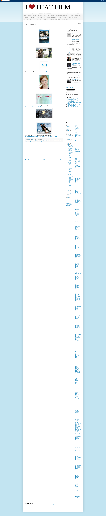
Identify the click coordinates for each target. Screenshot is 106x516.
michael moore (77, 327)
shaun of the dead (78, 409)
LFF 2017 (59, 17)
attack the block (77, 161)
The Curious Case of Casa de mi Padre (70, 146)
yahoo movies (77, 491)
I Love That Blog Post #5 (70, 157)
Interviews (65, 15)
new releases (77, 340)
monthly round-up (78, 334)
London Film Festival (77, 140)
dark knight (77, 215)
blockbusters (77, 179)
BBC (76, 136)
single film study (77, 414)
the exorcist (77, 455)
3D (75, 129)
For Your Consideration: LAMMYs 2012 (70, 160)
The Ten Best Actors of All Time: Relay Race (74, 70)
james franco (77, 287)
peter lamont (77, 354)
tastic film (76, 437)
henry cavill (77, 266)
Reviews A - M (77, 15)
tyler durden (77, 478)
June (69, 143)
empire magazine (78, 235)
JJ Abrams (77, 137)
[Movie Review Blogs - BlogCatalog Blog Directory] (69, 205)
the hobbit (76, 456)
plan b (76, 358)
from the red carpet (78, 255)
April (69, 190)
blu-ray (47, 140)
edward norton (77, 234)
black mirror (77, 177)
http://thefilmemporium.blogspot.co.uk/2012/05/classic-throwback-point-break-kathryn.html (39, 45)
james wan (77, 288)
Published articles (39, 17)
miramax (76, 328)
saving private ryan (29, 141)
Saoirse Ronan (77, 141)
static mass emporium (77, 425)
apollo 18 (76, 157)
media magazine (77, 326)
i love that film (77, 275)
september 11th (77, 405)
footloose (76, 249)
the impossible (77, 459)
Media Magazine (59, 15)
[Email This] (37, 139)
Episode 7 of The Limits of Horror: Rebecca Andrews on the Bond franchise (73, 99)
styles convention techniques (78, 430)
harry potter (77, 264)
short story (77, 410)
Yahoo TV (52, 15)
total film (76, 473)
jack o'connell (77, 284)
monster (76, 333)
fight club (76, 245)
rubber (76, 393)
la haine (76, 305)
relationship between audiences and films (77, 378)
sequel (33, 141)
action (76, 148)
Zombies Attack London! (70, 151)
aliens (76, 150)
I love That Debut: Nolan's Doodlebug (70, 171)
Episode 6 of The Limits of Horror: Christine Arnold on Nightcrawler (73, 101)
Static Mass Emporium (67, 17)
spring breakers (77, 419)
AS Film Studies (40, 19)
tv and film (76, 477)
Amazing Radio (46, 15)
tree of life (38, 141)
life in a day (77, 308)
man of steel (77, 316)
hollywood (77, 267)
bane (76, 167)
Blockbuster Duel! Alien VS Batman (70, 186)
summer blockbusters (77, 432)
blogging (45, 140)
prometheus (77, 370)
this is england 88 (78, 465)
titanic (76, 469)
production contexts (77, 369)
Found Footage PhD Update (76, 79)
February (69, 193)
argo (76, 158)
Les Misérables (77, 138)
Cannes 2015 (53, 17)
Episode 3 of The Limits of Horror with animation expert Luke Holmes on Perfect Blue (74, 107)
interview (76, 279)
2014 (68, 131)
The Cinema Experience (71, 52)
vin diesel (76, 483)
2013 (68, 133)
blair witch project (78, 178)
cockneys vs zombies (77, 210)
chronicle (76, 202)
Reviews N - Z (26, 17)
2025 (68, 125)
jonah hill (76, 295)
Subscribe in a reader (69, 87)
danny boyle (77, 214)
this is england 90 (78, 466)
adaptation (77, 149)
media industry (77, 325)
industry (76, 278)
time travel (77, 468)
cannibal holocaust (78, 193)
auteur (76, 162)
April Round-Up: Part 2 (70, 188)
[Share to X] (39, 139)
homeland (76, 268)
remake (76, 380)
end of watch (77, 236)
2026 (68, 124)
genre (76, 257)
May (68, 144)
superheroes (77, 435)
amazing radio (77, 151)
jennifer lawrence (78, 289)
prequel (76, 366)
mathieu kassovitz (78, 324)
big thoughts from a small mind (39, 140)
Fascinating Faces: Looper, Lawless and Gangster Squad (70, 176)
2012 (68, 134)
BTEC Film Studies (53, 19)
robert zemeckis (77, 391)
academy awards (78, 147)
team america (77, 438)
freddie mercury (77, 253)
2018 (68, 126)
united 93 (76, 479)
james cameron (77, 286)
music (76, 335)
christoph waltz (77, 200)
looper (76, 310)
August (69, 140)
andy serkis (77, 156)
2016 (68, 129)
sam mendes (77, 398)
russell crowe (77, 394)
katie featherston (77, 299)
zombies (76, 497)
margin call (77, 317)
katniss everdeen (78, 300)
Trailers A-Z (33, 17)
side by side (77, 411)
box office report (77, 185)
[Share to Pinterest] (41, 139)
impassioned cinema (56, 140)
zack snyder (77, 495)
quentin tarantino (77, 372)
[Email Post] (35, 139)
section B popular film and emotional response (78, 404)
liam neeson (77, 307)
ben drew (76, 173)
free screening (77, 254)
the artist (76, 446)
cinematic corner (77, 204)
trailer (76, 474)
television (76, 439)
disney (76, 228)
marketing (76, 318)
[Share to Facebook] (40, 139)
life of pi (76, 309)
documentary (77, 230)
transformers (77, 476)
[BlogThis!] (38, 139)
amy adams (29, 140)
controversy (77, 213)
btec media (77, 192)
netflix (76, 339)
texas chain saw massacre (77, 444)
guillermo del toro (78, 262)
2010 (68, 197)
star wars (76, 422)
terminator (76, 440)
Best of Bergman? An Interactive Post (70, 168)
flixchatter (76, 248)
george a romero (77, 258)
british (76, 190)
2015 (68, 130)
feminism (76, 244)
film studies (77, 247)
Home (25, 15)
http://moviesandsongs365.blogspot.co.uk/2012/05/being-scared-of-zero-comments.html (39, 106)
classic (76, 207)
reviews (76, 384)
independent (77, 277)
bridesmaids (77, 189)
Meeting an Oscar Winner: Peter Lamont (70, 182)
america (76, 152)
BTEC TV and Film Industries (63, 19)
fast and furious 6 (78, 239)
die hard (76, 225)
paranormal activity (78, 350)
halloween (77, 263)
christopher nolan (78, 201)
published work (77, 371)
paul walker (77, 353)
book (76, 182)
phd (76, 356)
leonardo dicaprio (78, 306)
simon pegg (77, 413)
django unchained (78, 229)
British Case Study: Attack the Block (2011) (74, 75)
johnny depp (77, 294)
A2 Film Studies (32, 19)
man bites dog (77, 315)
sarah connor (77, 399)
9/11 (76, 130)
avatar (76, 163)
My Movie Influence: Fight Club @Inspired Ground (70, 164)
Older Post (61, 159)
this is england (77, 464)
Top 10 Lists (26, 19)
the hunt (76, 458)
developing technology (77, 221)
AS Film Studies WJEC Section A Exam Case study (78, 135)
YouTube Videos (47, 17)
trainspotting (77, 475)
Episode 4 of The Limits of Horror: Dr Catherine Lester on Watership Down (74, 105)
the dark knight (77, 449)
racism (76, 373)
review (76, 383)
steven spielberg (77, 426)
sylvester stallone (78, 436)
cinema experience (78, 203)
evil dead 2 (77, 237)
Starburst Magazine (38, 15)
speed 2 (36, 141)
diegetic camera (77, 226)
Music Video (46, 19)
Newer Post (27, 159)
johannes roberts (77, 293)
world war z (77, 487)
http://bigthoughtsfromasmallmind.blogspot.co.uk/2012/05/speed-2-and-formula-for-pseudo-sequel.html (41, 136)
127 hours (76, 124)
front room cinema (51, 140)
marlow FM (77, 320)
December (69, 135)
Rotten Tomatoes (31, 15)
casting (76, 194)
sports (76, 418)
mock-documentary (78, 329)
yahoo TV (76, 488)
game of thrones (77, 256)
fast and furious (77, 238)
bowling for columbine (77, 184)
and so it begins (33, 140)
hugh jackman (77, 271)
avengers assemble (76, 165)
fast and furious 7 (78, 240)
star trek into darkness (77, 421)
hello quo (76, 265)
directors (76, 227)
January (69, 194)
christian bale (77, 199)
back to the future (78, 166)
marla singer (77, 319)
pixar (76, 357)
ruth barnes (77, 395)
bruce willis (77, 191)
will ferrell (76, 485)
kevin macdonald (78, 301)
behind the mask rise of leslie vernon (77, 172)
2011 (76, 125)
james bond (77, 285)
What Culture (74, 17)
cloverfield (77, 208)
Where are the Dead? (70, 149)
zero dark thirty (77, 496)
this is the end (77, 467)
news (76, 341)
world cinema (77, 486)
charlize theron (77, 198)
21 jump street (77, 127)
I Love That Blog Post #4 (70, 180)
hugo (76, 272)
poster (76, 359)
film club (76, 246)
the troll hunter (77, 460)
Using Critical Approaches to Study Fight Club (76, 46)
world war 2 (41, 141)
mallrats (76, 314)
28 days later (77, 128)
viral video (77, 484)
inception (76, 276)
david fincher (77, 216)
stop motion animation (77, 428)
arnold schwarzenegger (77, 160)
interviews (76, 280)
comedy (76, 211)
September (69, 139)
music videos (77, 336)
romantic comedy (78, 392)
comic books (77, 212)
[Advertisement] (44, 151)
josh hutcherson (77, 298)
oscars (76, 347)
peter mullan (77, 355)
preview (76, 367)
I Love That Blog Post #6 (70, 153)
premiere (76, 365)
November (69, 136)
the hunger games (78, 457)
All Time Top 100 (73, 19)
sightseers (77, 412)
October (69, 138)
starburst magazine (78, 423)
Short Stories (71, 15)
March (69, 191)
